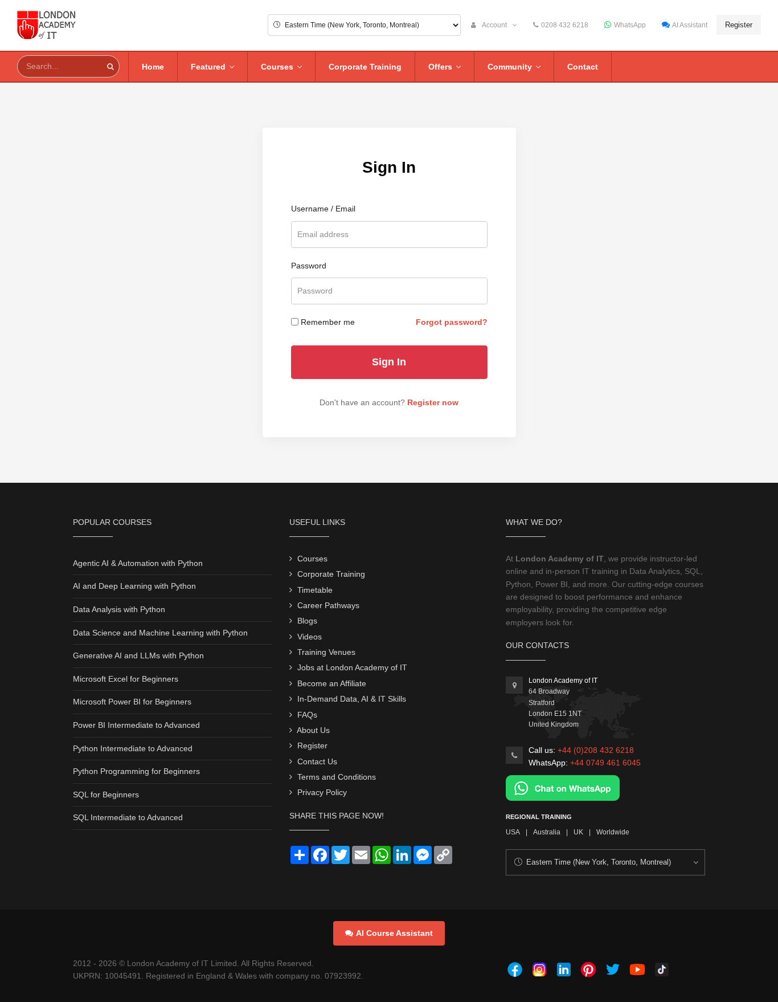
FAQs (307, 714)
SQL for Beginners (106, 794)
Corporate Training (365, 66)
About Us (313, 730)
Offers (440, 66)
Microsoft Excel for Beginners (125, 678)
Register (738, 25)
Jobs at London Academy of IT (352, 667)
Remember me (328, 322)
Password (308, 265)
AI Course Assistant (394, 933)
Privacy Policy (322, 792)
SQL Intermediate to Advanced (128, 817)
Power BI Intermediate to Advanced (136, 725)
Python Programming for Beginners (136, 771)
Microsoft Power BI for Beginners (132, 701)
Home (153, 66)
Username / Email (323, 208)
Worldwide (612, 832)
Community (510, 66)
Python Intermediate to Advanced (133, 748)
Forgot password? (452, 322)
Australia (546, 832)
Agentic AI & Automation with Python (138, 563)
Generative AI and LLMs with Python (138, 655)
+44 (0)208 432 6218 (596, 750)
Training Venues (326, 652)
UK (578, 832)
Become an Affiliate (331, 683)
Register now (432, 402)
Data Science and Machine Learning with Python (160, 632)
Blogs (307, 620)
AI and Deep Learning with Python (134, 585)
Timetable (315, 589)
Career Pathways (328, 605)
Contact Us (317, 761)
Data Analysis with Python (119, 609)
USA (513, 832)
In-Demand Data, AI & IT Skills (351, 698)
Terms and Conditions (336, 776)
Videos (309, 636)
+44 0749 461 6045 (605, 762)
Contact (582, 66)
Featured (208, 66)
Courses (277, 66)
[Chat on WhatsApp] (563, 787)
